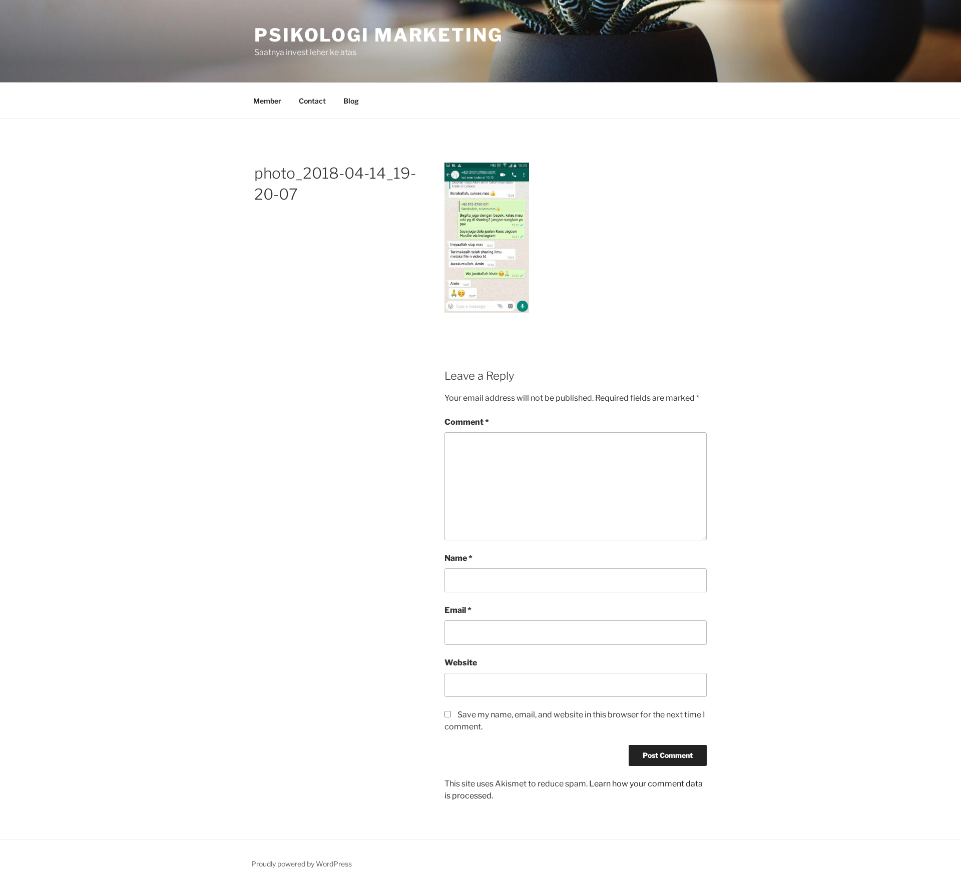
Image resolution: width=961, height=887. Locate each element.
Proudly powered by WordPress (301, 863)
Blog (351, 101)
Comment (466, 422)
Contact (312, 101)
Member (267, 101)
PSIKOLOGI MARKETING (378, 35)
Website (460, 662)
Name (458, 558)
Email (457, 610)
